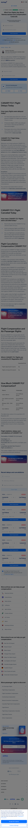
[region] (14, 818)
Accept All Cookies (14, 821)
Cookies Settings (14, 825)
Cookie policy (20, 816)
